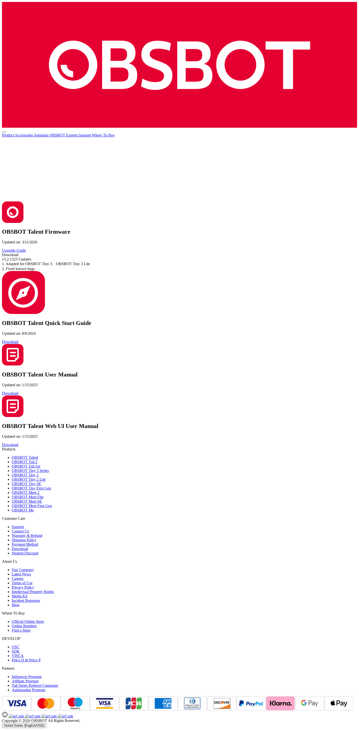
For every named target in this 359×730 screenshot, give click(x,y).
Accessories (24, 135)
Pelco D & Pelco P (26, 660)
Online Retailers (24, 626)
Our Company (23, 570)
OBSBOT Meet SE (27, 501)
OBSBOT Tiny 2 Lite (29, 479)
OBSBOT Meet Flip (27, 497)
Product (8, 135)
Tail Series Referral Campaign (35, 685)
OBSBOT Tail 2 (24, 462)
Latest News (21, 574)
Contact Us (20, 531)
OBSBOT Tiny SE (26, 484)
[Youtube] (49, 716)
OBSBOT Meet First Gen (32, 506)
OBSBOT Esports (64, 135)
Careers (17, 578)
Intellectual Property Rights (33, 592)
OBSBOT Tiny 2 (25, 475)
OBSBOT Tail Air (26, 466)
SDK (16, 651)
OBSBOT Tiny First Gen (31, 488)
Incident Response (26, 600)
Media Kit (19, 596)
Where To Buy (103, 135)
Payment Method (25, 544)
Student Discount (25, 553)
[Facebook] (16, 716)
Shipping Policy (24, 540)
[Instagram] (32, 716)
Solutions (41, 135)
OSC (16, 647)
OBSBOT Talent (25, 457)
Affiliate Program (25, 681)
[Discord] (5, 716)
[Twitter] (65, 716)
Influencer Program (27, 677)
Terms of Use (22, 583)
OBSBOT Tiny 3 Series (30, 471)
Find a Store (21, 630)
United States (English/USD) (24, 725)
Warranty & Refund (27, 535)
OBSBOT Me (23, 510)
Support (85, 135)
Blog (15, 605)
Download (20, 549)
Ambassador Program (28, 690)
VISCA (18, 656)
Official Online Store (28, 621)
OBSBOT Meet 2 (25, 492)
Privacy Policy (23, 587)
